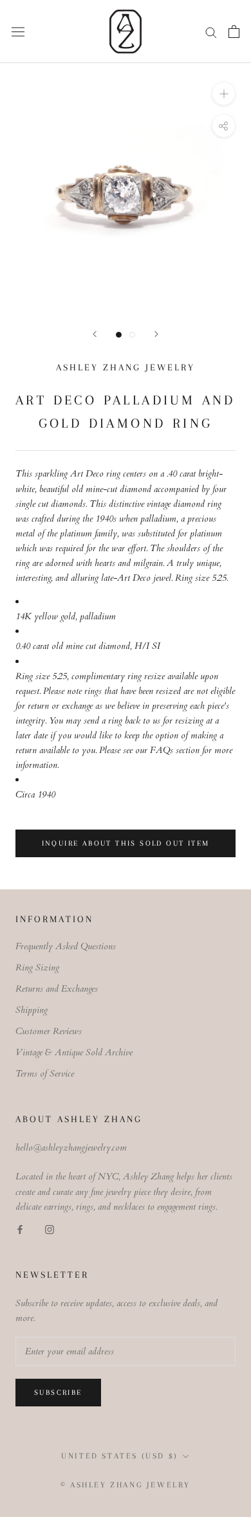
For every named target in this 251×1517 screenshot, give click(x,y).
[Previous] (95, 334)
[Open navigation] (18, 31)
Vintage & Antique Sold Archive (74, 1052)
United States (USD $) (119, 1455)
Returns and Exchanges (56, 989)
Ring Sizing (37, 967)
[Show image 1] (119, 335)
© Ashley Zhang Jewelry (125, 1484)
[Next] (156, 334)
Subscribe (58, 1392)
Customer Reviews (48, 1031)
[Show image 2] (132, 335)
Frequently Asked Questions (65, 946)
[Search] (211, 31)
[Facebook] (19, 1228)
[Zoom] (223, 93)
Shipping (31, 1010)
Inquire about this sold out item (126, 843)
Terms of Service (44, 1073)
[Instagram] (49, 1228)
